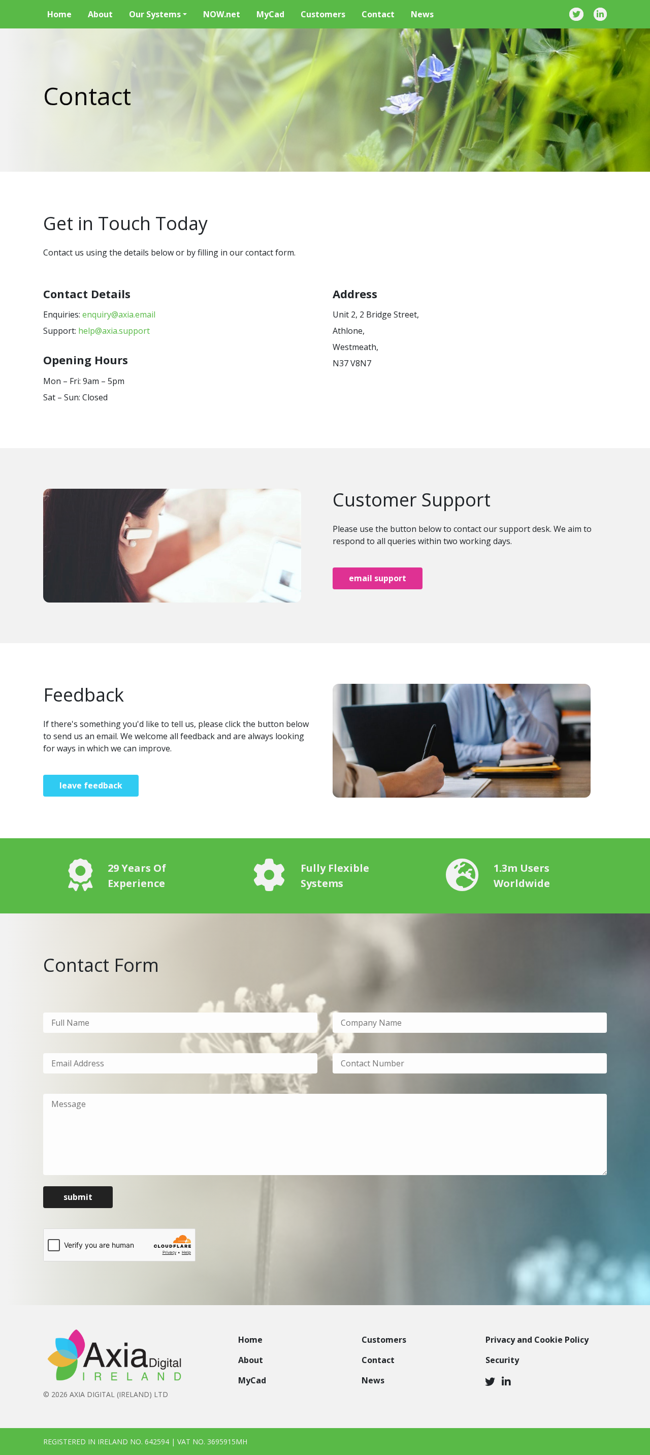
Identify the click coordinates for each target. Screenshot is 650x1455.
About (100, 14)
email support (377, 578)
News (422, 14)
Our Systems (155, 14)
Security (502, 1360)
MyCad (270, 14)
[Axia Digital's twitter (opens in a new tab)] (490, 1381)
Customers (323, 14)
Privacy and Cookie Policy (537, 1339)
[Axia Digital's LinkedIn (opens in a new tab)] (506, 1381)
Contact (378, 14)
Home (59, 14)
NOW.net (221, 14)
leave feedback (90, 785)
